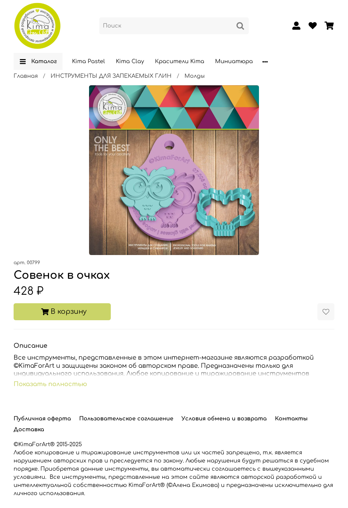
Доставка (29, 430)
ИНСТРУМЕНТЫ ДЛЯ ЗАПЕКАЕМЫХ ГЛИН (111, 76)
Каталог (44, 61)
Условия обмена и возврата (224, 419)
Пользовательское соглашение (126, 419)
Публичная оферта (42, 419)
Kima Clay (130, 61)
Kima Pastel (88, 61)
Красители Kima (179, 61)
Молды (195, 76)
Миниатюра (234, 61)
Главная (26, 76)
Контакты (291, 419)
